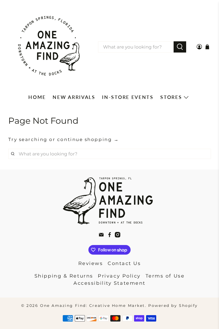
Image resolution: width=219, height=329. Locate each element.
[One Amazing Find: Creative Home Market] (49, 47)
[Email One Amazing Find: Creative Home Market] (101, 236)
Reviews (90, 263)
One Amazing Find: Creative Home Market (92, 305)
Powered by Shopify (173, 305)
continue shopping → (88, 139)
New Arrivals (74, 97)
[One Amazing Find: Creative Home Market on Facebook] (109, 236)
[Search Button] (180, 47)
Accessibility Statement (109, 283)
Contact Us (124, 263)
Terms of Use (165, 276)
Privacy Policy (119, 276)
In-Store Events (128, 97)
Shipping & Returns (63, 276)
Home (37, 97)
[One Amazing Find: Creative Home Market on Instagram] (117, 236)
